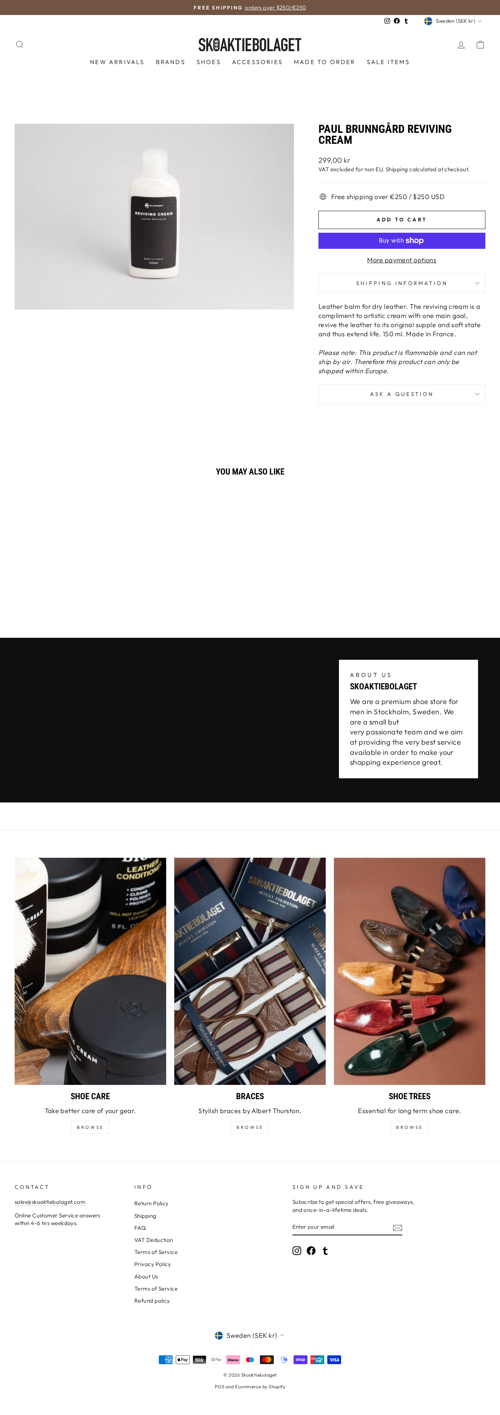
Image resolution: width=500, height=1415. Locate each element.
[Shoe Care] (90, 971)
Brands (171, 61)
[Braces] (250, 971)
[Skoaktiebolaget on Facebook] (311, 1250)
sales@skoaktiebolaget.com (50, 1201)
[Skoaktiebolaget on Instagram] (296, 1250)
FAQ (140, 1227)
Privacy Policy (152, 1264)
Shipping (397, 169)
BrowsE (90, 1127)
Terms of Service (156, 1252)
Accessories (257, 61)
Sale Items (388, 61)
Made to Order (325, 61)
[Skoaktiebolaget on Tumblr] (325, 1250)
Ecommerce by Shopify (260, 1386)
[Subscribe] (397, 1227)
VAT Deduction (153, 1239)
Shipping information (402, 283)
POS (219, 1386)
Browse (250, 1127)
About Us (146, 1276)
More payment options (401, 260)
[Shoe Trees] (409, 971)
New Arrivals (117, 61)
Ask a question (402, 394)
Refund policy (152, 1300)
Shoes (209, 61)
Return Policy (151, 1203)
